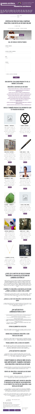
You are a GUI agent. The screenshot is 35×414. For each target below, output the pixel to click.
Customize (6, 410)
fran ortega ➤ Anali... (25, 178)
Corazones (11, 11)
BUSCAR (21, 35)
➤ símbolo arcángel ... (25, 125)
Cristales (14, 11)
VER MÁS (10, 162)
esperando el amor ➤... (9, 178)
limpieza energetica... (9, 231)
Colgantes (1, 11)
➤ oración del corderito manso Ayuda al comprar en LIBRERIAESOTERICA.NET (19, 95)
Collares (4, 11)
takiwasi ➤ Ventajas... (9, 125)
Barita (3, 10)
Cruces (16, 11)
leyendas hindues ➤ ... (25, 257)
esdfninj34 (9, 399)
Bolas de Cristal (18, 10)
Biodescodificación (11, 10)
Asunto (6, 56)
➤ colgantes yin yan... (9, 257)
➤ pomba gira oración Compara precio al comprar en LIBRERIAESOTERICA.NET (19, 88)
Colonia (7, 11)
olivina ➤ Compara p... (9, 204)
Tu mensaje (6, 62)
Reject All (12, 410)
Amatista (29, 10)
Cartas (31, 10)
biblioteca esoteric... (9, 152)
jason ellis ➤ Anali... (25, 231)
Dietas (29, 11)
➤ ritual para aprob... (25, 204)
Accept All (17, 410)
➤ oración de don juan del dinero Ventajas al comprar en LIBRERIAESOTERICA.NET (19, 104)
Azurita (1, 10)
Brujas (21, 10)
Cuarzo (19, 11)
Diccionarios (24, 11)
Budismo (24, 10)
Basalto (6, 10)
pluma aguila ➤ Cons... (25, 152)
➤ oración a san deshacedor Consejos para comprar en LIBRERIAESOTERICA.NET (19, 98)
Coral (8, 11)
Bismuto (15, 10)
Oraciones (9, 400)
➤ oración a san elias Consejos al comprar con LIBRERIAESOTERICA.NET (19, 92)
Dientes (27, 11)
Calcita (26, 10)
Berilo (8, 10)
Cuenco (21, 11)
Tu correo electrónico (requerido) (10, 51)
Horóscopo (1, 12)
